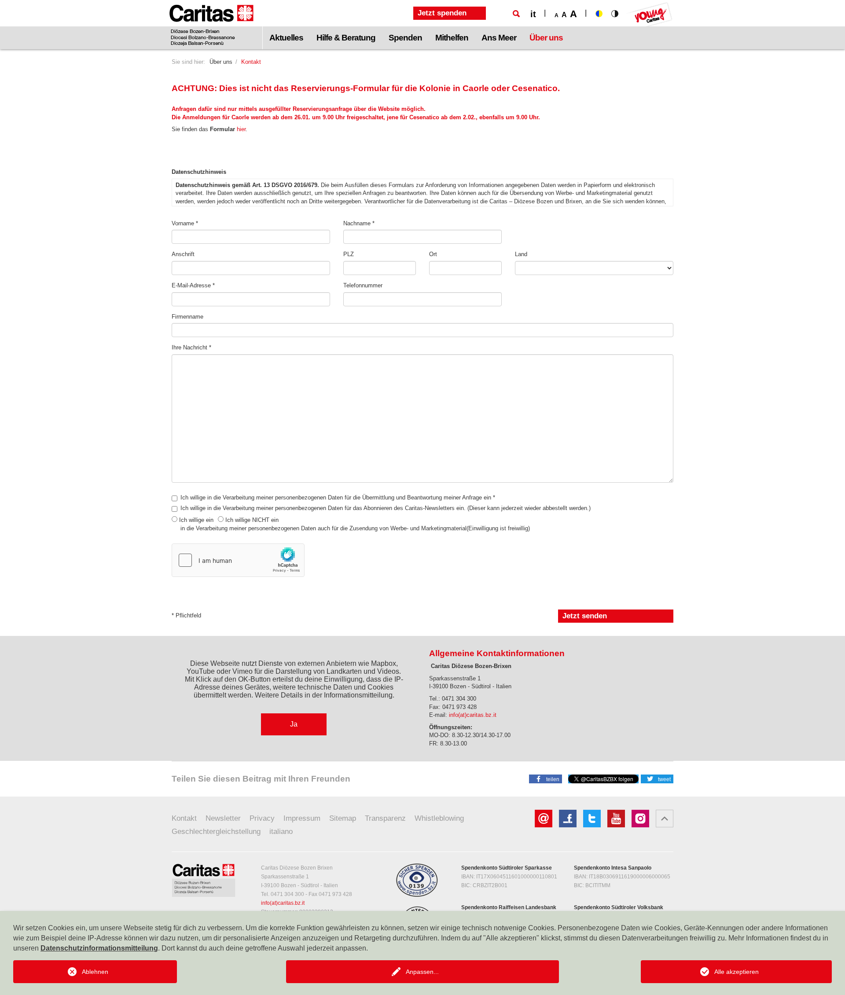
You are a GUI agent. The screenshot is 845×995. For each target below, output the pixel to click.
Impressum (301, 818)
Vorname (184, 223)
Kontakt (184, 818)
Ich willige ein (196, 520)
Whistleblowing (439, 818)
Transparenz (385, 818)
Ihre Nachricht (190, 347)
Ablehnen (95, 971)
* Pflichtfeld (186, 615)
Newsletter (223, 818)
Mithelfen (451, 37)
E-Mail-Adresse (192, 285)
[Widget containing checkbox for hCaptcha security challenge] (238, 560)
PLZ (348, 254)
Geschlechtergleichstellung (216, 831)
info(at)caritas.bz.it (472, 715)
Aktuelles (286, 37)
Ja (294, 724)
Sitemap (342, 818)
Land (521, 254)
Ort (433, 254)
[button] (545, 778)
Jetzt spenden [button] (442, 13)
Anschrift (183, 254)
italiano (281, 831)
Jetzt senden (584, 616)
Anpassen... (422, 971)
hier (241, 129)
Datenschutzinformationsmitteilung (99, 948)
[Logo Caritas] (211, 24)
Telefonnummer (362, 285)
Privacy (262, 818)
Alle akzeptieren (736, 971)
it (533, 14)
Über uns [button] (546, 37)
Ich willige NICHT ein (252, 520)
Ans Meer (498, 37)
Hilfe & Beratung (345, 37)
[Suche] (516, 13)
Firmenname (187, 316)
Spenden (405, 37)
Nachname (357, 223)
